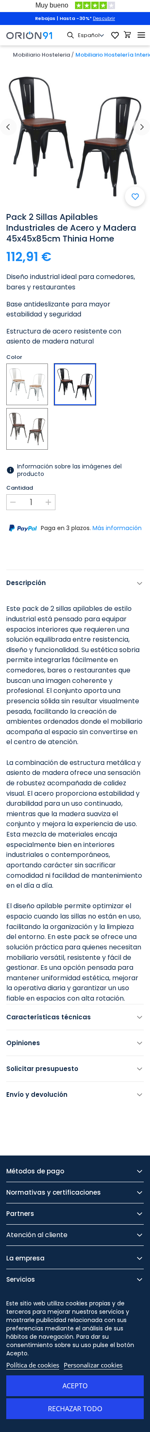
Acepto (75, 1385)
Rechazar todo (75, 1408)
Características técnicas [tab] (48, 1017)
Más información (117, 528)
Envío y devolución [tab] (37, 1094)
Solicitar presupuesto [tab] (42, 1068)
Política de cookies (32, 1365)
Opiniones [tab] (23, 1043)
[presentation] (8, 127)
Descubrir (104, 18)
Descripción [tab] (26, 582)
